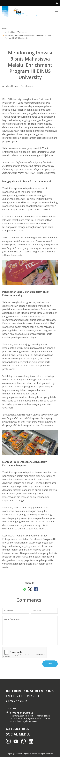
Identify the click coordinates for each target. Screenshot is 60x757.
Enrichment (27, 86)
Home (4, 28)
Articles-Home (10, 86)
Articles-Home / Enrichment (16, 32)
